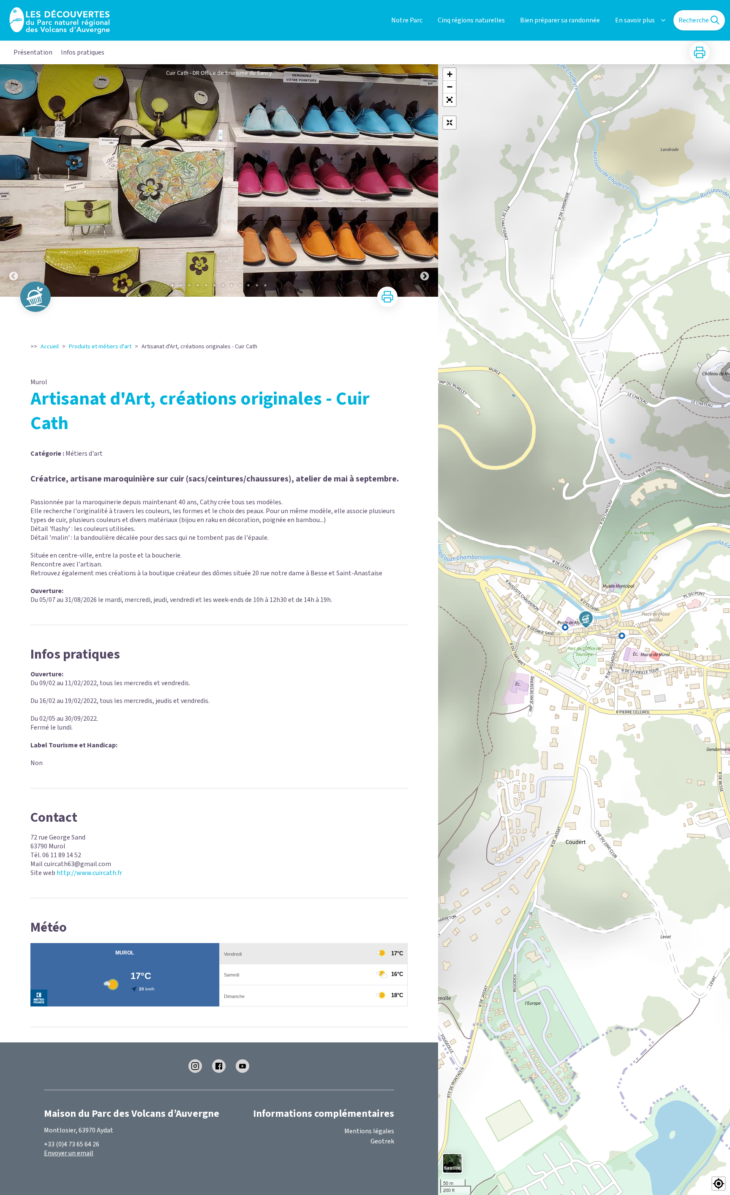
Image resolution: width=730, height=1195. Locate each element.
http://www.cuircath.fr (89, 873)
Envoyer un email (68, 1153)
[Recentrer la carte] (449, 122)
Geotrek (382, 1141)
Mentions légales (369, 1131)
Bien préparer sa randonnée (560, 20)
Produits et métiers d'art (100, 346)
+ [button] (449, 74)
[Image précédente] (13, 180)
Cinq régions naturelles (471, 20)
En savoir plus (635, 20)
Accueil (50, 346)
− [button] (449, 87)
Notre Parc (406, 20)
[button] (449, 99)
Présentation (33, 52)
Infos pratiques (82, 52)
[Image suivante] (424, 180)
